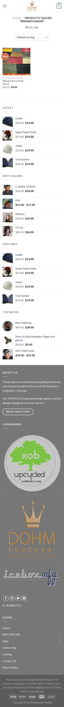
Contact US (9, 660)
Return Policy (10, 667)
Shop (5, 641)
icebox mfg (9, 647)
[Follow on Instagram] (12, 598)
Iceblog (7, 654)
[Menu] (5, 6)
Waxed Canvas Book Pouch (13, 82)
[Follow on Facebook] (6, 598)
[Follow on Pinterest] (24, 598)
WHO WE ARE (11, 634)
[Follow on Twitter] (18, 598)
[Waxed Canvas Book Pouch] (16, 61)
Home (16, 17)
